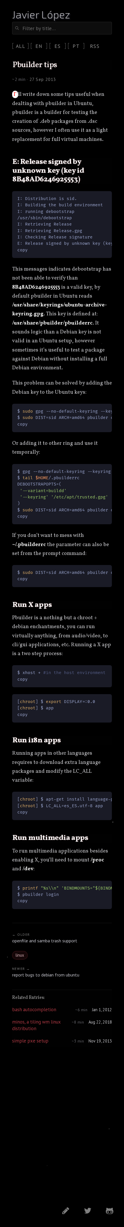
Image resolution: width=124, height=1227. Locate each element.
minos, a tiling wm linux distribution (36, 1025)
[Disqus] (62, 1126)
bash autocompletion (34, 1009)
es (58, 46)
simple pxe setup (30, 1041)
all (20, 46)
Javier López (41, 14)
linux (20, 955)
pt (76, 46)
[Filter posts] (62, 28)
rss (94, 46)
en (39, 46)
